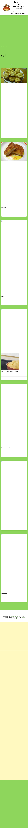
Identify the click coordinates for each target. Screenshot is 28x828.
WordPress (18, 618)
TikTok (24, 613)
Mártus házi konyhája (18, 4)
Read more (4, 207)
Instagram (11, 613)
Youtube (18, 613)
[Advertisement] (14, 30)
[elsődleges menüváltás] (2, 7)
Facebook (4, 613)
